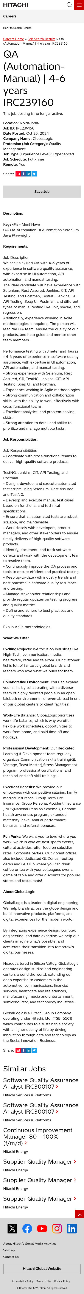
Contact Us (11, 1256)
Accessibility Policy (22, 1281)
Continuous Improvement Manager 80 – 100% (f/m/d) (37, 1137)
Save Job (42, 191)
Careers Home (13, 39)
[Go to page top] (79, 1214)
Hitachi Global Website (42, 1268)
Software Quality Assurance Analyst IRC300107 (41, 1083)
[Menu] (79, 5)
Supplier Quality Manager (37, 1161)
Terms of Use (44, 1281)
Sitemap (9, 1250)
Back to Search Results (17, 28)
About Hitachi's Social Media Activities (29, 1243)
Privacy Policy (62, 1281)
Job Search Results (41, 39)
